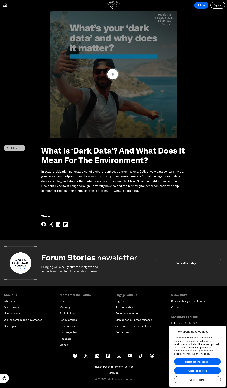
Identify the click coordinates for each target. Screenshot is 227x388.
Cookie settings (197, 379)
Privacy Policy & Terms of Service (113, 366)
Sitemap (113, 372)
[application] (113, 74)
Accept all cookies (197, 370)
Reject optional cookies (197, 361)
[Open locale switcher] (4, 378)
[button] (113, 74)
